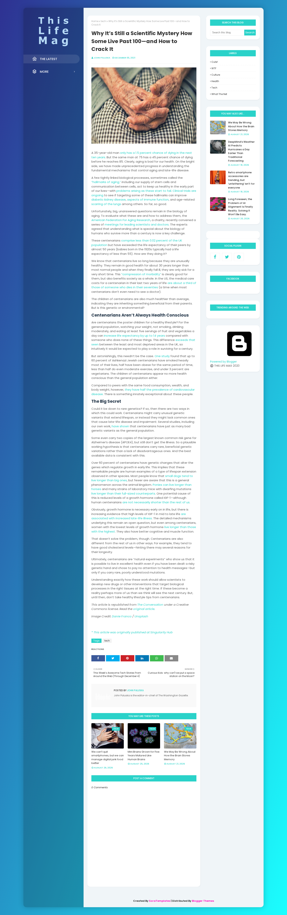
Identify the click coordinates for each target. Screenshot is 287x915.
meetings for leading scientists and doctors (137, 224)
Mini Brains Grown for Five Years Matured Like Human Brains (144, 755)
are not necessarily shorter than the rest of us (156, 502)
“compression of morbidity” (141, 274)
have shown (120, 426)
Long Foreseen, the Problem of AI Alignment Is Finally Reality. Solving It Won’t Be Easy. (240, 206)
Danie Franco (122, 616)
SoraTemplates (159, 901)
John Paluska (102, 57)
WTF (213, 68)
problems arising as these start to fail (143, 191)
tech (103, 21)
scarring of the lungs (106, 204)
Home (94, 21)
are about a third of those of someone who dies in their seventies (143, 285)
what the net (219, 94)
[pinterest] (239, 257)
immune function (156, 199)
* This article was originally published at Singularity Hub (132, 632)
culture (215, 74)
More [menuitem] (44, 71)
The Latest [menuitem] (48, 59)
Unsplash (141, 616)
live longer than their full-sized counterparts (123, 493)
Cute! (214, 62)
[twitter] (227, 257)
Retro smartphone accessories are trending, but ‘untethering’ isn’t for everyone (241, 180)
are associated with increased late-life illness (138, 516)
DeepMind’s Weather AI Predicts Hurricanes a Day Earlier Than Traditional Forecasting (241, 151)
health (215, 81)
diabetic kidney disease (108, 199)
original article (143, 609)
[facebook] (215, 257)
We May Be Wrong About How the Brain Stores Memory (179, 755)
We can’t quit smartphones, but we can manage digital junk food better (107, 757)
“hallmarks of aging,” (106, 182)
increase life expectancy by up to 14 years (134, 336)
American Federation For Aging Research (120, 220)
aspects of (135, 199)
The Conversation (150, 605)
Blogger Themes (203, 901)
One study (162, 356)
